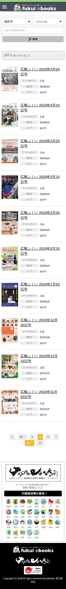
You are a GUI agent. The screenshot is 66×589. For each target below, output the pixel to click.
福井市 (43, 92)
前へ (22, 436)
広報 (42, 81)
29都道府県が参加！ (34, 493)
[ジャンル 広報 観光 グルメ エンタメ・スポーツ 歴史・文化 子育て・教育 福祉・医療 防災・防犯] (49, 21)
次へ (29, 442)
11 (40, 442)
